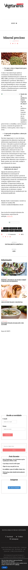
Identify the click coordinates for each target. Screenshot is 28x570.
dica (19, 228)
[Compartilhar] (10, 43)
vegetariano (18, 230)
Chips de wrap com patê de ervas (11, 466)
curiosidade (13, 228)
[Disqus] (14, 351)
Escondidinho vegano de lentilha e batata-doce (14, 469)
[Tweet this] (13, 43)
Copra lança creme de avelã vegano (11, 463)
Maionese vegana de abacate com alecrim (12, 323)
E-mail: (5, 419)
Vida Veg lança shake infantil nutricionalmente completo (14, 472)
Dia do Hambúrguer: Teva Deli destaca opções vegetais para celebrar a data (14, 460)
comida (6, 228)
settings (17, 564)
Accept (4, 567)
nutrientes (5, 230)
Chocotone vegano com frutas (11, 302)
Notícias (16, 41)
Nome (4, 426)
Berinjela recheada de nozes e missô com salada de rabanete (13, 280)
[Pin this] (17, 43)
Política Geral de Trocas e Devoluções (14, 530)
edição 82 (9, 216)
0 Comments (12, 234)
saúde (11, 230)
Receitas (5, 278)
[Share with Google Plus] (15, 43)
